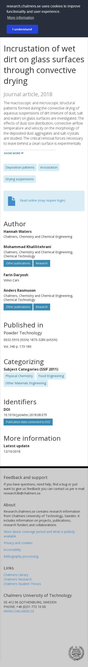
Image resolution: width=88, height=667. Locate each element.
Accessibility (12, 549)
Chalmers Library (16, 575)
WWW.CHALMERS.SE (19, 611)
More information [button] (20, 18)
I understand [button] (22, 29)
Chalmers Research (18, 579)
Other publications (18, 263)
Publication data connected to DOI (28, 422)
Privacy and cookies (18, 543)
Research (42, 263)
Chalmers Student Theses (22, 584)
